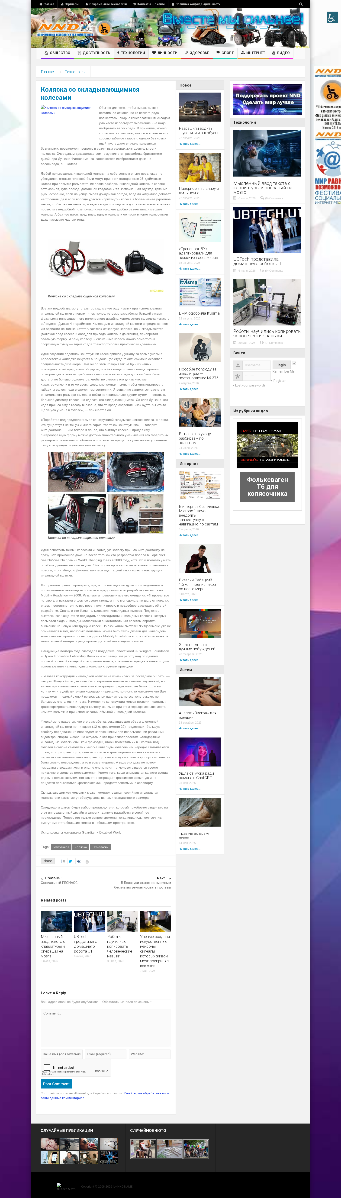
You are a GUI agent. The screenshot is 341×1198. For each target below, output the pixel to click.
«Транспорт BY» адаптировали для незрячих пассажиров (198, 253)
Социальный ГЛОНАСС (59, 880)
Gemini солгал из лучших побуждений (197, 646)
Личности (167, 53)
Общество (60, 53)
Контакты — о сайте (151, 4)
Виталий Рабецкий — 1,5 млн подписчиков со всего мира (197, 584)
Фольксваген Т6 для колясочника (267, 486)
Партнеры (72, 4)
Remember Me (284, 371)
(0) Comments (274, 198)
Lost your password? (250, 385)
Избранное (61, 847)
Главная (48, 4)
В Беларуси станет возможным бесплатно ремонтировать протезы (142, 882)
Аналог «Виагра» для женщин (197, 715)
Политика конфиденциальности (198, 4)
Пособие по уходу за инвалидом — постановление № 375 (198, 373)
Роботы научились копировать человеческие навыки (119, 946)
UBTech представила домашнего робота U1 (85, 943)
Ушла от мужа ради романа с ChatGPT (196, 775)
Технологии (133, 53)
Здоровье (199, 53)
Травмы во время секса (194, 835)
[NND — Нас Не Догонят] (74, 28)
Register (279, 381)
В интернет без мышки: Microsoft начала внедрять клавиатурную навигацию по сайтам (199, 515)
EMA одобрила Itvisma (199, 313)
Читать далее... (189, 143)
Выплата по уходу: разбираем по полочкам (195, 438)
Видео (283, 53)
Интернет (255, 53)
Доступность (96, 53)
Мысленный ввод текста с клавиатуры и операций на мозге (53, 946)
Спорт (228, 53)
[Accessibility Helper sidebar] (332, 17)
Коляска (81, 847)
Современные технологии (108, 4)
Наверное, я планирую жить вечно (199, 190)
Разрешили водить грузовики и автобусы (198, 130)
